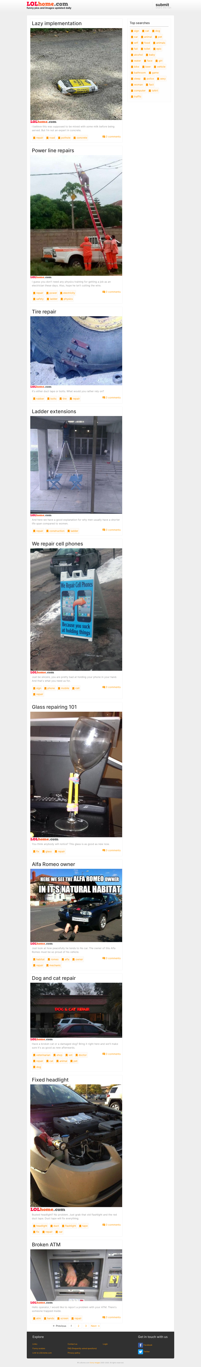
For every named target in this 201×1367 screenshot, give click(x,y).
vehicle (160, 66)
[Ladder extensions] (76, 465)
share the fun (163, 5)
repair (39, 137)
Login (105, 1344)
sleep (136, 78)
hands (50, 1318)
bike (136, 66)
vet (70, 1055)
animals (160, 42)
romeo (54, 959)
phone (51, 688)
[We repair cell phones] (76, 610)
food (147, 42)
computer (139, 90)
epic (158, 48)
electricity (68, 292)
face (149, 60)
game (155, 72)
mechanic (55, 965)
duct (56, 1225)
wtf (135, 42)
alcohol (138, 54)
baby (151, 54)
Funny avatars (39, 1348)
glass (48, 851)
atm (38, 1318)
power (53, 292)
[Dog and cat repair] (76, 1011)
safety (39, 298)
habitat (40, 959)
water (137, 60)
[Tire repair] (76, 351)
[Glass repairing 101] (76, 775)
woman (138, 84)
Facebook (147, 1345)
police (150, 78)
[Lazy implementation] (76, 75)
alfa (66, 959)
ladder (53, 298)
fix (37, 851)
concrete (81, 137)
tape (84, 1225)
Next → (95, 1325)
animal (63, 1061)
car (60, 1231)
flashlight (70, 1225)
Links (35, 1344)
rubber (39, 398)
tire (64, 398)
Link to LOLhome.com (42, 1353)
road (52, 137)
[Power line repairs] (76, 216)
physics (68, 298)
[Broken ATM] (76, 1276)
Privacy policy (74, 1353)
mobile (64, 688)
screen (64, 1318)
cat (51, 1061)
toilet (146, 48)
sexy (162, 78)
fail (135, 48)
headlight (41, 1225)
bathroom (139, 72)
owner (79, 959)
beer (148, 66)
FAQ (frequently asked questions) (82, 1348)
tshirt (154, 90)
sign (38, 688)
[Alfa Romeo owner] (76, 906)
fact (151, 84)
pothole (65, 137)
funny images (95, 1363)
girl (160, 60)
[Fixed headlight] (76, 1147)
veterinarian (42, 1055)
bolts (53, 398)
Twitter (146, 1352)
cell (77, 688)
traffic (137, 96)
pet (75, 1061)
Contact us (72, 1344)
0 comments (113, 136)
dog (38, 1066)
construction (56, 530)
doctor (82, 1055)
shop (59, 1055)
